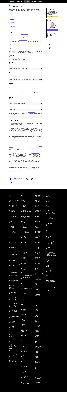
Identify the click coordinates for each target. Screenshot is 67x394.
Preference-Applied (24, 351)
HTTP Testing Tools (41, 1)
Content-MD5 (48, 54)
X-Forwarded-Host (37, 311)
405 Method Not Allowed (12, 232)
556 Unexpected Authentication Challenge (13, 350)
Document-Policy (24, 289)
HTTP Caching (49, 236)
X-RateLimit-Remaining (38, 346)
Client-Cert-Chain (49, 41)
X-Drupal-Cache (37, 304)
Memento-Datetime (24, 330)
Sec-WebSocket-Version (38, 216)
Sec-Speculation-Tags (38, 210)
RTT (22, 381)
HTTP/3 (48, 230)
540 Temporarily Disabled (13, 327)
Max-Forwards (24, 329)
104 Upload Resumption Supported (14, 200)
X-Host (36, 319)
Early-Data (23, 294)
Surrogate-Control (37, 232)
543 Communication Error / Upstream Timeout (14, 332)
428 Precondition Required (13, 260)
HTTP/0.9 (48, 225)
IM (22, 319)
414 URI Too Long (11, 243)
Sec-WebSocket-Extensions (38, 212)
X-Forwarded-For (37, 310)
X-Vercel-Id (36, 373)
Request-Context (24, 378)
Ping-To (23, 345)
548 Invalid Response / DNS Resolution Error (14, 341)
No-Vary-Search (24, 334)
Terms (40, 392)
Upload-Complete (37, 247)
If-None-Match (24, 315)
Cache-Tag (23, 236)
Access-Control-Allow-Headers (26, 212)
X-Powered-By (37, 342)
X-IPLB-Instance (37, 321)
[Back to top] (57, 391)
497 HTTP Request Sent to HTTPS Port (14, 284)
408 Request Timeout (12, 236)
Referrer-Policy (24, 371)
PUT (48, 205)
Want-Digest (36, 258)
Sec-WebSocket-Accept (38, 211)
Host (22, 308)
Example (11, 25)
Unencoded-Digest (37, 243)
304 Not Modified (11, 220)
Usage (11, 14)
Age (22, 221)
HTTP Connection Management (51, 252)
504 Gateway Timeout (12, 293)
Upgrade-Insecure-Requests (38, 246)
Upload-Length (37, 248)
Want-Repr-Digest (37, 259)
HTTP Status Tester (50, 212)
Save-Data (23, 382)
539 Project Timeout (12, 326)
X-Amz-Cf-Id (36, 268)
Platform (23, 346)
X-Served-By (36, 357)
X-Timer (36, 367)
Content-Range (24, 263)
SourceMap (36, 226)
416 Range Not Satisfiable (13, 246)
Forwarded (23, 304)
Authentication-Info (24, 227)
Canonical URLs (49, 237)
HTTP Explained (49, 248)
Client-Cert (23, 248)
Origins (48, 260)
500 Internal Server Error (12, 288)
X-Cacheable (36, 289)
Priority (23, 352)
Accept (23, 196)
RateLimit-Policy (24, 366)
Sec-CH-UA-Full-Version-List (39, 196)
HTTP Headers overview (25, 194)
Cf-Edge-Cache (24, 243)
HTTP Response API (50, 218)
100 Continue (11, 195)
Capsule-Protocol (24, 237)
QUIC (48, 266)
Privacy (38, 392)
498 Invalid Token (11, 285)
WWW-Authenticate (37, 263)
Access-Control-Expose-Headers (26, 216)
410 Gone (10, 238)
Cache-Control (24, 231)
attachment (13, 18)
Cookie (23, 268)
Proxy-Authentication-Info (25, 355)
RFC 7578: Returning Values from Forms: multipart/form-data (20, 179)
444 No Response (11, 266)
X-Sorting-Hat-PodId (37, 362)
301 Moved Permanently (12, 216)
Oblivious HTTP (49, 259)
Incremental (23, 320)
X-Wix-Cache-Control (38, 377)
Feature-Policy (24, 303)
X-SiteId (36, 361)
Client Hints (48, 238)
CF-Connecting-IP (24, 242)
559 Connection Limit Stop (13, 354)
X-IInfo (35, 320)
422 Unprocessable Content (13, 254)
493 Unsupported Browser (13, 279)
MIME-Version (24, 331)
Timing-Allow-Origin (37, 236)
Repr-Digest (23, 377)
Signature (36, 222)
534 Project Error (11, 320)
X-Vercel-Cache (37, 372)
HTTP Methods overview (50, 194)
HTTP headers (12, 182)
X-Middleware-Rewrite (38, 330)
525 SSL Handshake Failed (13, 310)
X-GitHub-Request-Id (37, 316)
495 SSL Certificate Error (12, 281)
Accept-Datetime (24, 201)
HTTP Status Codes (19, 1)
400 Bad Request (11, 226)
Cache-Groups (24, 233)
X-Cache (36, 283)
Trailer (35, 241)
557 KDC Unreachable (12, 351)
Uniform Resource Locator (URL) (51, 280)
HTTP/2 (48, 229)
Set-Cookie (36, 220)
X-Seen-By (36, 356)
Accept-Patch (24, 205)
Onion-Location (24, 335)
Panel (23, 341)
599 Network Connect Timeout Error (14, 359)
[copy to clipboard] (42, 68)
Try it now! (52, 16)
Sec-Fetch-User (37, 206)
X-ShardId (36, 358)
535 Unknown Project (12, 321)
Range (23, 362)
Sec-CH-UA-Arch (37, 194)
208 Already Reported (12, 211)
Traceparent (36, 237)
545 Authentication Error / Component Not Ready (14, 336)
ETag (22, 298)
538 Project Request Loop (13, 325)
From (22, 305)
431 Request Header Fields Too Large (14, 264)
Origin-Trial (23, 339)
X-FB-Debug (36, 309)
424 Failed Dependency (12, 256)
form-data (12, 22)
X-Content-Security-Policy (38, 294)
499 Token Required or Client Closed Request (14, 287)
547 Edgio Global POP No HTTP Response (14, 339)
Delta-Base (23, 279)
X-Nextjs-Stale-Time (37, 335)
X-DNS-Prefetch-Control (38, 300)
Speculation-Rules (37, 227)
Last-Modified (24, 324)
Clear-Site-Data (24, 247)
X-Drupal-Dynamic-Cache (38, 305)
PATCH (48, 201)
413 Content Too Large (12, 242)
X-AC (35, 264)
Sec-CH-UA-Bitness (37, 195)
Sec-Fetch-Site (37, 205)
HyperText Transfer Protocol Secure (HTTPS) (52, 254)
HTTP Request (49, 270)
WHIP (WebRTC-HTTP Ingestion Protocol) (51, 287)
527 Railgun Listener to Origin (13, 312)
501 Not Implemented (12, 289)
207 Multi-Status (11, 210)
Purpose (23, 361)
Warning (36, 262)
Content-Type (35, 41)
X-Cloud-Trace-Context (38, 293)
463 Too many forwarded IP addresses (14, 274)
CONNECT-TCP (49, 242)
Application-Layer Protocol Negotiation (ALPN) (52, 232)
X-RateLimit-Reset (37, 347)
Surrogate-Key (37, 233)
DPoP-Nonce (24, 293)
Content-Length (48, 51)
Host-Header (24, 309)
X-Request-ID (36, 352)
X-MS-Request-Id (37, 331)
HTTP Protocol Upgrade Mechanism (52, 264)
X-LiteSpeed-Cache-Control (38, 325)
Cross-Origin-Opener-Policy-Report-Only (27, 275)
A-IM (22, 195)
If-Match (23, 313)
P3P (22, 340)
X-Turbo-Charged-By (37, 368)
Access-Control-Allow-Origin (26, 215)
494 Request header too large (13, 280)
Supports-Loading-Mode (38, 231)
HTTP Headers (26, 1)
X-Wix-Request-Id (37, 378)
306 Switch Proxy (11, 222)
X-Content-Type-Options (38, 295)
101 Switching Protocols (12, 196)
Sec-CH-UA (23, 386)
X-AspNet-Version (37, 278)
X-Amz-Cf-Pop (37, 269)
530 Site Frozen (11, 315)
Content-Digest (48, 47)
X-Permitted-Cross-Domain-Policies (40, 340)
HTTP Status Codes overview (13, 194)
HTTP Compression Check (51, 213)
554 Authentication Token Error (13, 346)
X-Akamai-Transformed (38, 267)
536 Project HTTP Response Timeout (14, 322)
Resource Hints (49, 271)
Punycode (48, 265)
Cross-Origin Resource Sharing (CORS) (52, 246)
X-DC (35, 299)
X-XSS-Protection (37, 382)
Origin (23, 336)
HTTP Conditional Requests (51, 241)
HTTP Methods (33, 1)
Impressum (43, 392)
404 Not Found (11, 231)
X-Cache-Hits (36, 285)
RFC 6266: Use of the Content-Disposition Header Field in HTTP (21, 178)
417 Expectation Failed (12, 247)
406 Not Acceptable (12, 233)
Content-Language (24, 258)
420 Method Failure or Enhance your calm (14, 251)
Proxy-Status (24, 357)
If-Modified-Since (24, 314)
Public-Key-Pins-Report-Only (26, 360)
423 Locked (11, 255)
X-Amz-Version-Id (37, 274)
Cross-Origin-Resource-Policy (26, 277)
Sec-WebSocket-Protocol (38, 215)
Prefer (23, 350)
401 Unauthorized (11, 227)
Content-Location (49, 52)
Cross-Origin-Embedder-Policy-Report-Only (27, 272)
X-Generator (36, 315)
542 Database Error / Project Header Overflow (14, 330)
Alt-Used (23, 226)
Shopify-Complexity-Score (38, 221)
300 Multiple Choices (12, 215)
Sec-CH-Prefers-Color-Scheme (26, 383)
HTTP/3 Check (49, 217)
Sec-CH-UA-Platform (37, 200)
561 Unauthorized (11, 355)
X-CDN (36, 290)
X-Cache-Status (37, 288)
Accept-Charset (24, 200)
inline (12, 16)
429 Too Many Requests (12, 261)
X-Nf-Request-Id (37, 336)
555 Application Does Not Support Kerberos (14, 348)
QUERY (48, 206)
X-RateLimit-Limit (37, 345)
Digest (23, 284)
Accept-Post (23, 206)
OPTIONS (48, 200)
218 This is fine (11, 212)
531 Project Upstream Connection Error (14, 316)
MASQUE (48, 256)
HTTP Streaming (49, 276)
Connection (23, 253)
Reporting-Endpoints (25, 376)
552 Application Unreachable (13, 344)
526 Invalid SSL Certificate (13, 311)
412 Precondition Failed (12, 241)
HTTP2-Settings (24, 310)
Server (35, 217)
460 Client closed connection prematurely (13, 272)
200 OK (10, 201)
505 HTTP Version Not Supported (14, 294)
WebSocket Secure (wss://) (51, 290)
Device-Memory (24, 282)
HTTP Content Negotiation (51, 243)
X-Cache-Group (37, 284)
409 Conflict (11, 237)
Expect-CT (23, 300)
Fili (20, 392)
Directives (11, 15)
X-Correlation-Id (37, 298)
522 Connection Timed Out (13, 306)
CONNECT (48, 195)
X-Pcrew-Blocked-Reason (38, 337)
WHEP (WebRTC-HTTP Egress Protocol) (51, 285)
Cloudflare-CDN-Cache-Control (51, 43)
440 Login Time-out (12, 265)
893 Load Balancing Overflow (13, 361)
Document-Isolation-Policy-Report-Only (27, 288)
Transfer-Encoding (37, 242)
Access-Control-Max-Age (25, 217)
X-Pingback (36, 341)
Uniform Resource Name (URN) (51, 281)
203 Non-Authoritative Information (14, 205)
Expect (23, 299)
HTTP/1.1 (48, 228)
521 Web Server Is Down (12, 305)
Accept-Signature (24, 210)
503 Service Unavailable (12, 292)
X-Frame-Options (37, 314)
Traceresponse (37, 238)
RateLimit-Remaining (25, 367)
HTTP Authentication (50, 233)
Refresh (23, 372)
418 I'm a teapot (11, 248)
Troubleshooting (12, 26)
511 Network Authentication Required (14, 302)
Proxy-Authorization (24, 356)
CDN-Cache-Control (25, 238)
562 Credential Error (12, 356)
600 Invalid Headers (12, 360)
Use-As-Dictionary (37, 252)
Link (22, 325)
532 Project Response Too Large (13, 317)
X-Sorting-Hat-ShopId (38, 363)
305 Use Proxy (11, 221)
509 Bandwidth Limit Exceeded (13, 299)
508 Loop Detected (12, 298)
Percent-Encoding (49, 261)
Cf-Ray (23, 246)
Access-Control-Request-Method (26, 220)
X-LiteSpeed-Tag (37, 326)
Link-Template (24, 326)
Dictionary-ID (24, 283)
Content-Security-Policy (25, 264)
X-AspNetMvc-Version (38, 279)
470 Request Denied (12, 276)
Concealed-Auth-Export (50, 44)
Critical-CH (23, 269)
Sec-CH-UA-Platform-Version (39, 201)
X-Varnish (36, 371)
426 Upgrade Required (12, 259)
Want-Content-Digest (37, 257)
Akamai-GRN (24, 222)
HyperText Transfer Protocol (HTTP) (52, 255)
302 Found (10, 217)
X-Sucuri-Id (36, 366)
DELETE (48, 196)
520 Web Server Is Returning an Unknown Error (13, 303)
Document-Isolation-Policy (25, 287)
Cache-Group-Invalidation (25, 232)
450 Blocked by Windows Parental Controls (14, 269)
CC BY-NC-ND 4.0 (33, 392)
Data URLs (48, 247)
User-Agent (36, 253)
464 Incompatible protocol (13, 275)
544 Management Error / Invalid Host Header (14, 334)
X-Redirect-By (37, 351)
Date (22, 278)
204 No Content (11, 206)
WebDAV (48, 282)
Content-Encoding (49, 48)
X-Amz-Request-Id (37, 272)
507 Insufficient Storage (12, 297)
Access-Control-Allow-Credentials (26, 211)
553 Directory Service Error (13, 345)
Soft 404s (48, 275)
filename (12, 19)
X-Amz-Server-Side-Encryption (39, 273)
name (12, 23)
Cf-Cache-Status (24, 241)
